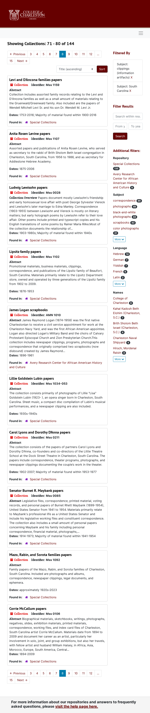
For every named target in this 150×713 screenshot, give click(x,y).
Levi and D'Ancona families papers (35, 79)
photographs (122, 206)
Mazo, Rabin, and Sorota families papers (40, 554)
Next (22, 61)
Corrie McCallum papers (27, 608)
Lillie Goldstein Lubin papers (31, 378)
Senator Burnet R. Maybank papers (36, 490)
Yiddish (118, 265)
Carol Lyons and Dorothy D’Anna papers (39, 432)
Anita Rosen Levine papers (29, 133)
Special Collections (43, 122)
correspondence (124, 200)
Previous (17, 54)
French (118, 271)
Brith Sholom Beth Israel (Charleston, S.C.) (125, 327)
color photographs (126, 228)
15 (11, 61)
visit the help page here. (76, 706)
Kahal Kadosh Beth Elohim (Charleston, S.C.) (126, 313)
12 (90, 54)
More (118, 239)
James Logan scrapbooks (28, 309)
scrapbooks (121, 222)
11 (83, 54)
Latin (117, 277)
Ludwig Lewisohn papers (28, 187)
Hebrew (119, 254)
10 (76, 54)
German (119, 259)
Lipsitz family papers (25, 251)
